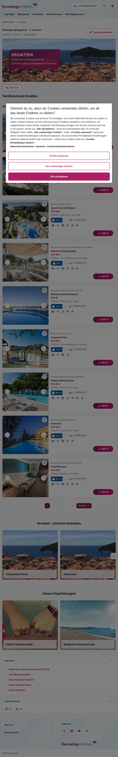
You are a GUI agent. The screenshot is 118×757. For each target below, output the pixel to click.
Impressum (41, 146)
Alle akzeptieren (59, 177)
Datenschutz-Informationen (22, 146)
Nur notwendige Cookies (59, 166)
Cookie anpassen (59, 156)
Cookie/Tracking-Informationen (60, 146)
